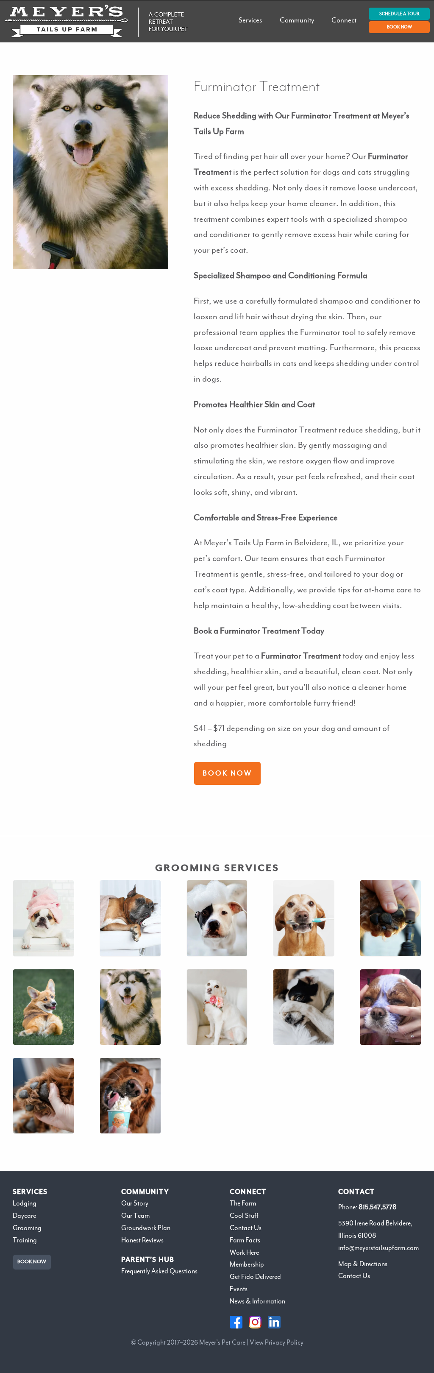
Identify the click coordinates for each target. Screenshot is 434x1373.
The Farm (243, 1203)
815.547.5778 (378, 1207)
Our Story (134, 1203)
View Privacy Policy (276, 1342)
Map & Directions (362, 1264)
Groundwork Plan (145, 1228)
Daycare (24, 1216)
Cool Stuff (244, 1216)
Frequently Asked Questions (159, 1271)
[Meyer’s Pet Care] (96, 21)
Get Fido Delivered (255, 1277)
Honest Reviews (142, 1240)
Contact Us (246, 1228)
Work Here (244, 1252)
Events (239, 1289)
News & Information (257, 1301)
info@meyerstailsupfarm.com (378, 1248)
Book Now (227, 774)
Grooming (27, 1228)
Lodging (24, 1203)
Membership (247, 1264)
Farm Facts (245, 1240)
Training (25, 1240)
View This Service (217, 946)
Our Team (135, 1216)
